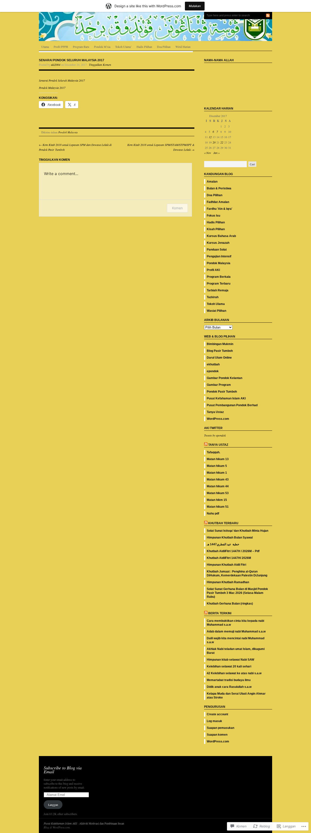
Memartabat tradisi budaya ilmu (229, 680)
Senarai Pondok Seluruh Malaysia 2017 (62, 80)
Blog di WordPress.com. (57, 827)
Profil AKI (213, 270)
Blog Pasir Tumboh (220, 351)
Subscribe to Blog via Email (63, 769)
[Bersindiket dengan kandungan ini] (205, 444)
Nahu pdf (213, 513)
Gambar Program (219, 385)
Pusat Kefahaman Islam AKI (226, 398)
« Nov (207, 153)
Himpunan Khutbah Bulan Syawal (230, 537)
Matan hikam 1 (217, 472)
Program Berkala (219, 276)
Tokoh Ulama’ (123, 47)
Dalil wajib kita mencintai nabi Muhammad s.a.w (235, 640)
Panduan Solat (217, 249)
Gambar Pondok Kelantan (224, 378)
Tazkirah (212, 297)
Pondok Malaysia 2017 (52, 88)
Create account (217, 714)
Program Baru (81, 47)
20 (214, 142)
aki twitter (213, 428)
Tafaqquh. (213, 452)
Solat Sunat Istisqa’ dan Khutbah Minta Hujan (237, 530)
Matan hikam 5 (217, 466)
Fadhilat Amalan (218, 202)
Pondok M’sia (102, 47)
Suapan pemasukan (220, 728)
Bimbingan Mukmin (220, 344)
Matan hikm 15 (217, 500)
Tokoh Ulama (216, 304)
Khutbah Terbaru (223, 523)
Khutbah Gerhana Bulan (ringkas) (230, 603)
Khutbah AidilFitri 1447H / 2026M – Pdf (233, 551)
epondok (213, 371)
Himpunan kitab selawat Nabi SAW (230, 659)
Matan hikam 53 (218, 493)
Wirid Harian (182, 47)
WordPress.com (218, 419)
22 (221, 142)
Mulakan (195, 6)
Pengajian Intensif (219, 256)
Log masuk (214, 721)
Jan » (216, 153)
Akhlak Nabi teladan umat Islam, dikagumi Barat (236, 651)
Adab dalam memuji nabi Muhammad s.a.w (236, 631)
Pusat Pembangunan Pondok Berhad (232, 405)
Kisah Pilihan (216, 229)
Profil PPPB (61, 47)
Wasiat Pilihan (216, 310)
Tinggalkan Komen (100, 65)
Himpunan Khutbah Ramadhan (228, 582)
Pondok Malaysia (68, 132)
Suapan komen (217, 734)
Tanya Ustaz (215, 412)
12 (210, 137)
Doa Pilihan (164, 47)
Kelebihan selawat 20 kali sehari (229, 666)
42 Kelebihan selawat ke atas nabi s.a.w (234, 673)
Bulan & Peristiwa (219, 188)
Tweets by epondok (215, 435)
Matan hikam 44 (218, 486)
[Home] (155, 26)
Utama (45, 47)
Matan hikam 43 (218, 479)
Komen (177, 208)
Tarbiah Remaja (217, 290)
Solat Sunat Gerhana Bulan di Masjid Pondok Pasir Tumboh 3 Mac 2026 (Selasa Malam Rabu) (237, 592)
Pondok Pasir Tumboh (222, 391)
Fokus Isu (213, 215)
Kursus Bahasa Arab (221, 236)
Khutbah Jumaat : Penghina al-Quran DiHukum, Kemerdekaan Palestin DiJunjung (237, 573)
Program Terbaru (218, 283)
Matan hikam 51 (218, 506)
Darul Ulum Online (219, 357)
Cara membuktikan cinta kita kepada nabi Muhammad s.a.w (235, 622)
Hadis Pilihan (144, 47)
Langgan (53, 805)
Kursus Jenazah (218, 242)
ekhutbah (213, 364)
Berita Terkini (219, 613)
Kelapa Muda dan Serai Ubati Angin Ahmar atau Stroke (236, 695)
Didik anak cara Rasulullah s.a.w (229, 687)
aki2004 (55, 65)
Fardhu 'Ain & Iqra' (219, 208)
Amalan (212, 181)
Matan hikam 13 (218, 459)
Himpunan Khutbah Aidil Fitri (226, 564)
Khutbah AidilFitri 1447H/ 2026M (229, 558)
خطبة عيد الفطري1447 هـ (223, 544)
